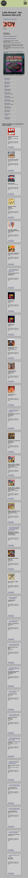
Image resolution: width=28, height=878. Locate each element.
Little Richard (7, 78)
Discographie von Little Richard (10, 19)
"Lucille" (6, 115)
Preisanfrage (11, 147)
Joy (4, 27)
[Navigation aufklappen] (25, 4)
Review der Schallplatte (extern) (10, 36)
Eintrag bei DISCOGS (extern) (9, 38)
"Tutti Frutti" (7, 79)
